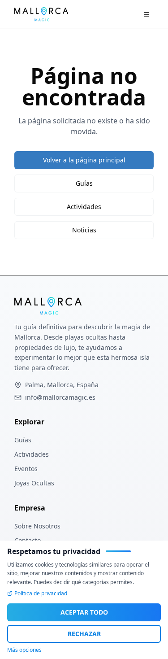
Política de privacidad (40, 593)
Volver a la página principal (84, 160)
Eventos (26, 468)
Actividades (84, 206)
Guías (84, 183)
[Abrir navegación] (146, 14)
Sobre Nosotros (37, 526)
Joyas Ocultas (34, 483)
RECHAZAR (84, 633)
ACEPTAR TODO (84, 612)
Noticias (84, 230)
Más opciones (24, 650)
